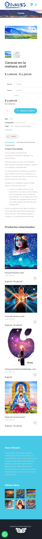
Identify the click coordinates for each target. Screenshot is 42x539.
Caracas (17, 126)
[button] (5, 534)
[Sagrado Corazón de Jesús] (20, 504)
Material (9, 84)
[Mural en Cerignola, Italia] (9, 504)
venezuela (8, 130)
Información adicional (26, 142)
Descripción (10, 142)
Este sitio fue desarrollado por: (21, 526)
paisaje (28, 126)
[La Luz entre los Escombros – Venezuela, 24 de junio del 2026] (9, 493)
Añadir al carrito (27, 111)
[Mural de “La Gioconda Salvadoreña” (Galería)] (31, 504)
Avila (11, 126)
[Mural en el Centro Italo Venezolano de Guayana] (20, 493)
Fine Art (22, 122)
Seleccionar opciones (35, 278)
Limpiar (16, 95)
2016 (16, 122)
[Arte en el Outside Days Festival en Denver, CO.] (31, 493)
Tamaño (9, 90)
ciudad (22, 126)
